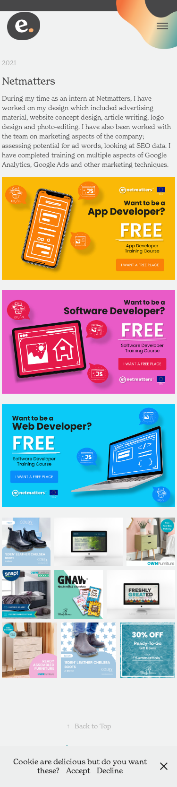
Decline (110, 770)
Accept (78, 770)
